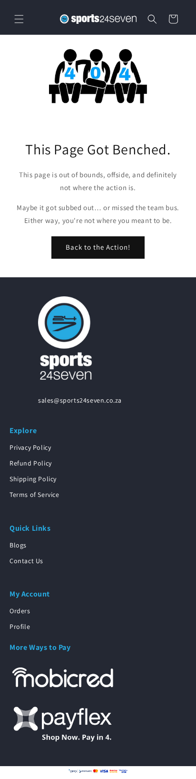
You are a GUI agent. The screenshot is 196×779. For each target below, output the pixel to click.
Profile (20, 626)
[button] (19, 19)
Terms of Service (34, 494)
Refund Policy (31, 463)
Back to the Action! (98, 247)
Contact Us (26, 560)
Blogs (18, 545)
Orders (20, 611)
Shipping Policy (33, 479)
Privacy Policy (30, 447)
